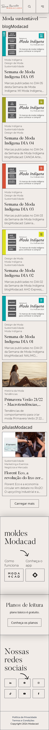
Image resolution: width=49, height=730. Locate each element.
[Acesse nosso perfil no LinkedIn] (10, 683)
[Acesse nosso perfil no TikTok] (10, 693)
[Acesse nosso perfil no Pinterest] (24, 683)
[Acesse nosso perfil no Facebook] (39, 693)
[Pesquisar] (29, 6)
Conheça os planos (24, 623)
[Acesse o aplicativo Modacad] (35, 575)
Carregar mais (25, 503)
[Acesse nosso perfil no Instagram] (39, 683)
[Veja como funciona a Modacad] (13, 575)
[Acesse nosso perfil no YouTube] (24, 693)
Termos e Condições (23, 720)
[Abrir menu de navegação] (42, 6)
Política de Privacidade (24, 717)
